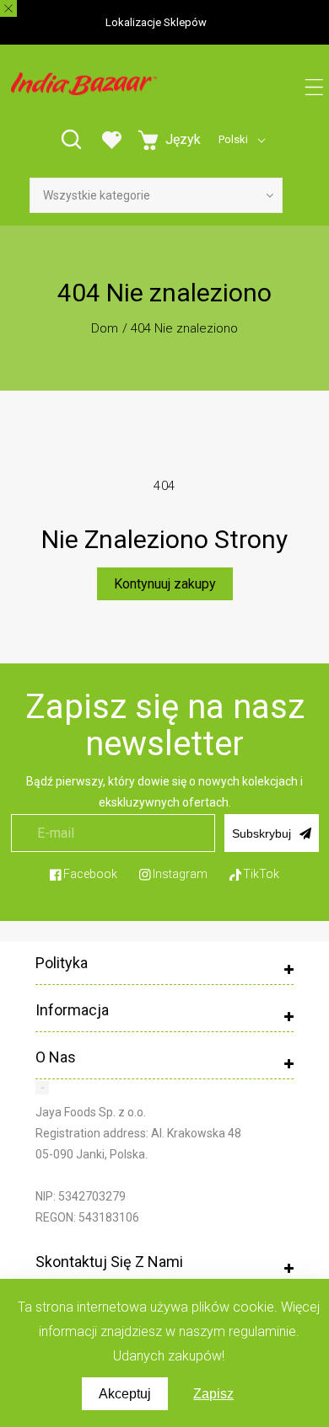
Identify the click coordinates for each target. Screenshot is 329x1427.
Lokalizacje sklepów (156, 22)
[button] (314, 88)
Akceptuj (125, 1394)
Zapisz (213, 1394)
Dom (104, 328)
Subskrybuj (261, 833)
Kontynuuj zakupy (165, 584)
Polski (233, 139)
